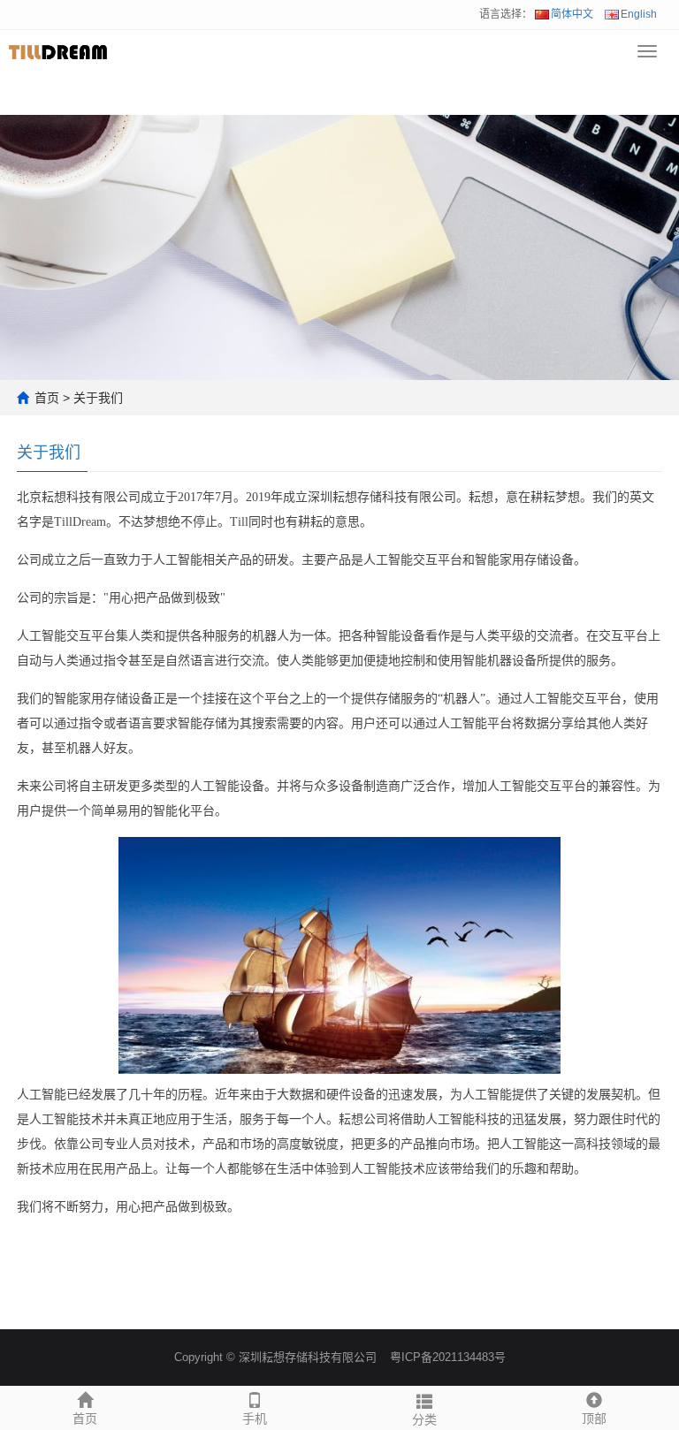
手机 (254, 1418)
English (639, 14)
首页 (46, 398)
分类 (424, 1419)
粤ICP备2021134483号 (448, 1357)
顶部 (594, 1418)
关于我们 (98, 398)
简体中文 (572, 14)
